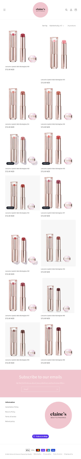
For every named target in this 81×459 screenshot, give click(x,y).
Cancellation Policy (11, 407)
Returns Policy (10, 412)
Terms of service (10, 417)
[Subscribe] (57, 389)
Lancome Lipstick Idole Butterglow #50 (17, 271)
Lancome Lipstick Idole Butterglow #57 (17, 315)
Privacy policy (47, 454)
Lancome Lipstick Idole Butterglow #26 (53, 124)
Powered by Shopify (26, 454)
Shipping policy (68, 454)
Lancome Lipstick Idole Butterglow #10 (53, 80)
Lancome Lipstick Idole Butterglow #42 (17, 213)
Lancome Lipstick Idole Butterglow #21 (17, 124)
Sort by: (44, 26)
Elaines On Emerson (15, 454)
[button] (4, 10)
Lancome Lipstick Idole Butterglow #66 (53, 360)
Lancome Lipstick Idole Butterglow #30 (17, 66)
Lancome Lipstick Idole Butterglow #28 (17, 168)
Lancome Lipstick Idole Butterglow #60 (53, 315)
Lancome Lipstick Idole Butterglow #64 (17, 360)
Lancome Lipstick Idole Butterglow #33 (53, 168)
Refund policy (10, 421)
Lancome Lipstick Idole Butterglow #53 (53, 269)
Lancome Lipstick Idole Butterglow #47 (53, 213)
